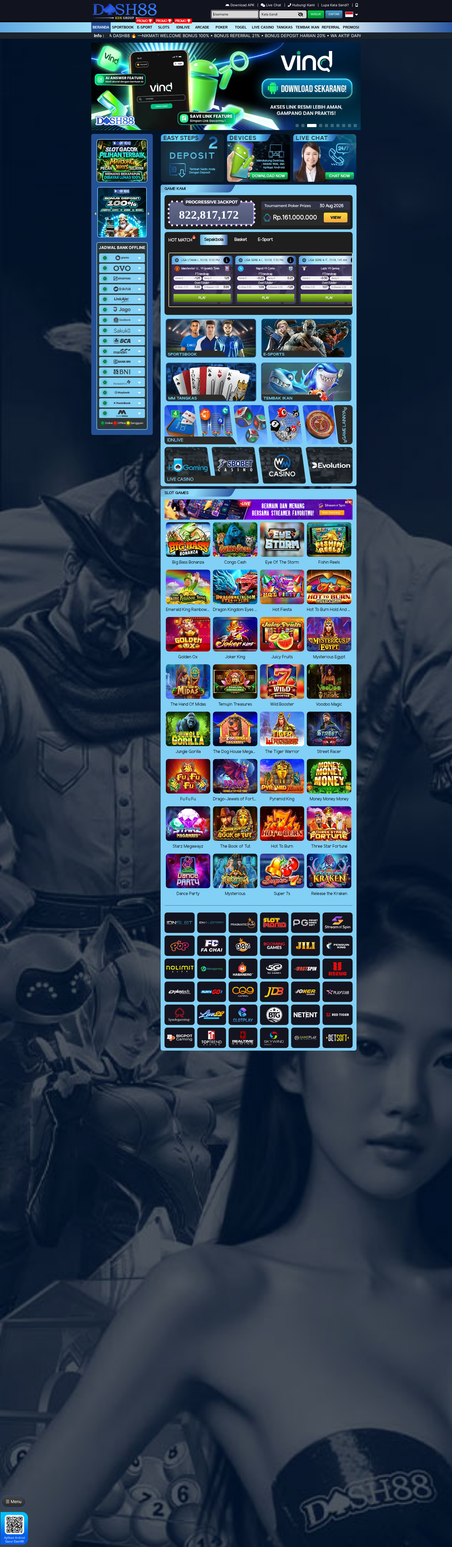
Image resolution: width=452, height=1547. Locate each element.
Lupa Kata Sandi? (335, 5)
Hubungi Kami (303, 5)
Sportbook (123, 27)
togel (241, 27)
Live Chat (273, 5)
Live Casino (263, 27)
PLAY (202, 298)
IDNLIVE (183, 27)
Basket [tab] (240, 239)
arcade (202, 27)
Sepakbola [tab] (213, 239)
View (336, 212)
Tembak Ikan (307, 27)
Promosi (351, 27)
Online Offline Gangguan (123, 422)
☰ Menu (13, 1501)
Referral (331, 27)
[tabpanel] (262, 280)
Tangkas (284, 27)
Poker (222, 27)
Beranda (101, 27)
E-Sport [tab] (265, 239)
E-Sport (144, 27)
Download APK (242, 5)
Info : (99, 35)
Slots (164, 27)
